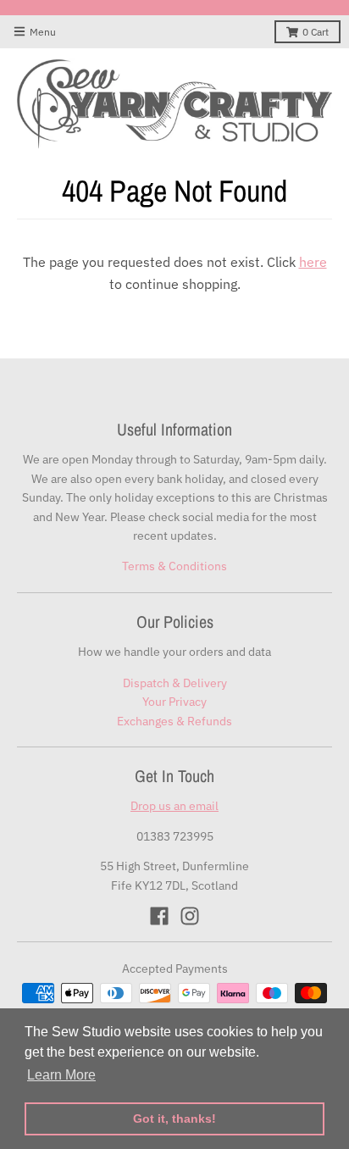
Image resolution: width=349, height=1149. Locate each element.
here (313, 261)
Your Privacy (174, 701)
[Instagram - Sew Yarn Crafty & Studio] (190, 916)
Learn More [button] (61, 1075)
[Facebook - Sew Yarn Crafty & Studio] (159, 916)
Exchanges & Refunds (174, 721)
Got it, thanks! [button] (174, 1118)
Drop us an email (174, 805)
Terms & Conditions (174, 566)
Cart (315, 31)
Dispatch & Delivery (175, 683)
